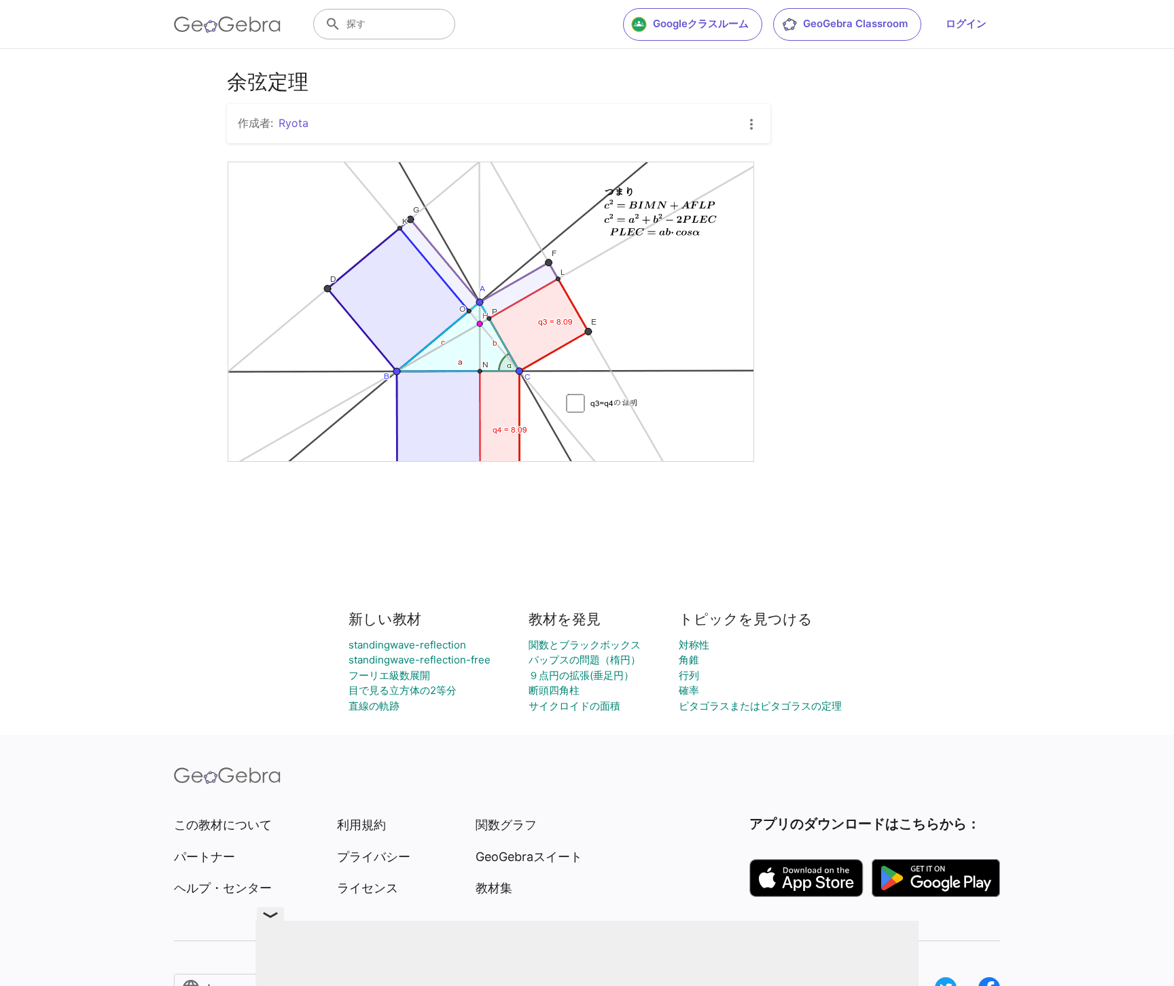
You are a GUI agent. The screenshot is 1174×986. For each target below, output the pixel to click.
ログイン (966, 23)
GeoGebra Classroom (855, 23)
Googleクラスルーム (701, 23)
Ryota (293, 123)
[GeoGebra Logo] (227, 24)
